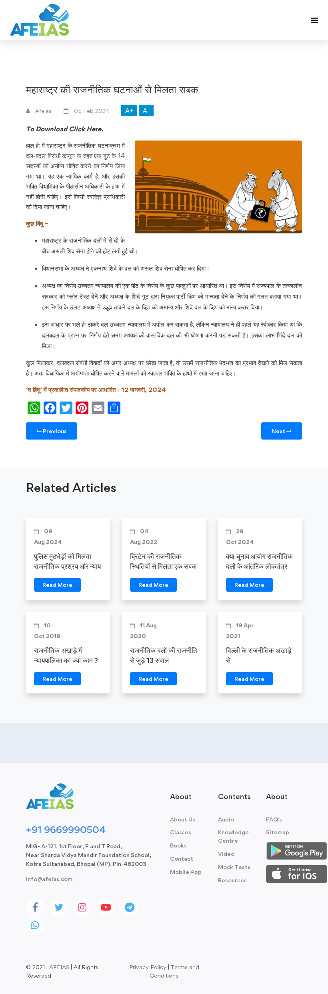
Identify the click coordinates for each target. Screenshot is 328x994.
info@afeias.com (49, 879)
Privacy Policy (147, 967)
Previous (54, 431)
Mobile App (186, 871)
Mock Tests (234, 866)
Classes (180, 832)
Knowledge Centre (233, 836)
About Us (182, 819)
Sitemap (277, 832)
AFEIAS (59, 967)
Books (178, 845)
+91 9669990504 (66, 829)
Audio (226, 819)
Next (279, 431)
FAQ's (274, 819)
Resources (232, 880)
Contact (181, 858)
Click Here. (86, 129)
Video (226, 853)
